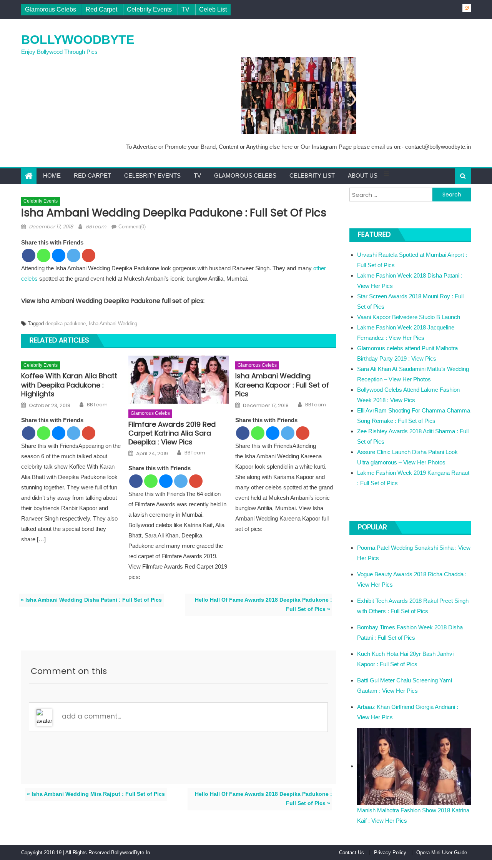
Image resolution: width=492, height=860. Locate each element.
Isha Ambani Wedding (113, 323)
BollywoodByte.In (130, 852)
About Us (362, 175)
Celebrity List (312, 175)
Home (52, 175)
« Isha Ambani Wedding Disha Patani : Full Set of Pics (91, 600)
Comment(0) (132, 227)
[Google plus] (88, 255)
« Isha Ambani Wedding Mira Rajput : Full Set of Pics (96, 794)
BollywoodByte (77, 40)
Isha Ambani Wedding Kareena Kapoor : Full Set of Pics (282, 384)
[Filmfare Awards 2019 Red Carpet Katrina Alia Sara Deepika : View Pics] (178, 380)
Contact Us (351, 852)
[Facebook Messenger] (58, 255)
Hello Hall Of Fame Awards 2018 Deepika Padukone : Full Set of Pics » (263, 604)
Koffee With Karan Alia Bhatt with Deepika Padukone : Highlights (69, 384)
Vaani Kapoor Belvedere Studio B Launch (408, 317)
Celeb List (213, 9)
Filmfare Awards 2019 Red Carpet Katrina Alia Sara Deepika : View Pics (172, 433)
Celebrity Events (149, 9)
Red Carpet (101, 9)
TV (185, 9)
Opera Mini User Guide (441, 852)
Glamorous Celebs (50, 9)
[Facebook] (28, 255)
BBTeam (96, 226)
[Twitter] (73, 255)
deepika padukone (65, 323)
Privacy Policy (390, 852)
